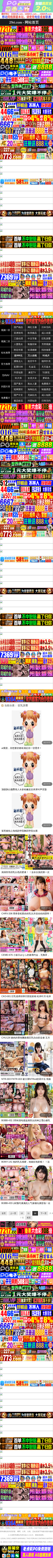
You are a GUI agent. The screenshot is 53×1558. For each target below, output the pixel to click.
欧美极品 (32, 333)
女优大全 (32, 378)
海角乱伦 (32, 389)
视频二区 (5, 341)
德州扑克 (46, 361)
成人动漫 (46, 333)
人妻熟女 (18, 344)
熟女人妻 (32, 384)
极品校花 (18, 400)
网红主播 (32, 327)
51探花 (46, 372)
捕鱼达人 (18, 361)
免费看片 (5, 398)
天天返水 (46, 367)
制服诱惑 (46, 389)
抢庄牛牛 (32, 361)
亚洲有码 (18, 333)
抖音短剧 (18, 372)
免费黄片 (46, 384)
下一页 (43, 1213)
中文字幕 (32, 338)
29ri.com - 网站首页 (24, 22)
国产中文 (18, 395)
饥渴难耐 (32, 350)
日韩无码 (46, 400)
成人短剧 (46, 395)
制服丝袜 (32, 344)
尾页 (29, 1218)
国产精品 (18, 327)
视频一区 (5, 330)
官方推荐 (5, 364)
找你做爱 (46, 350)
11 (28, 1213)
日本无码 (46, 327)
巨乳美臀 (46, 338)
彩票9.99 (18, 367)
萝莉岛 (46, 378)
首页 (4, 1213)
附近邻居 (18, 350)
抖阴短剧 (32, 400)
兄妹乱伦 (32, 395)
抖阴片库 (5, 386)
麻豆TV (32, 372)
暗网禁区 (18, 389)
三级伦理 (18, 338)
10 (22, 1213)
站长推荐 (5, 352)
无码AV (5, 375)
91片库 (18, 378)
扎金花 (32, 367)
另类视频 (46, 344)
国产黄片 (18, 384)
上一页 (13, 1213)
